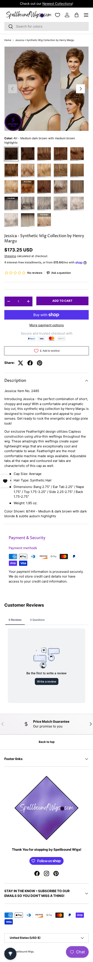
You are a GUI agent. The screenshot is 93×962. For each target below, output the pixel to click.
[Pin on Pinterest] (39, 363)
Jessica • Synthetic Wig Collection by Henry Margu (44, 40)
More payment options (46, 325)
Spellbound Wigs (24, 951)
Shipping (10, 256)
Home (7, 40)
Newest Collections (57, 4)
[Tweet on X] (20, 363)
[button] (76, 15)
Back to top (47, 742)
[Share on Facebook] (30, 363)
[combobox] (46, 26)
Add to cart (62, 300)
